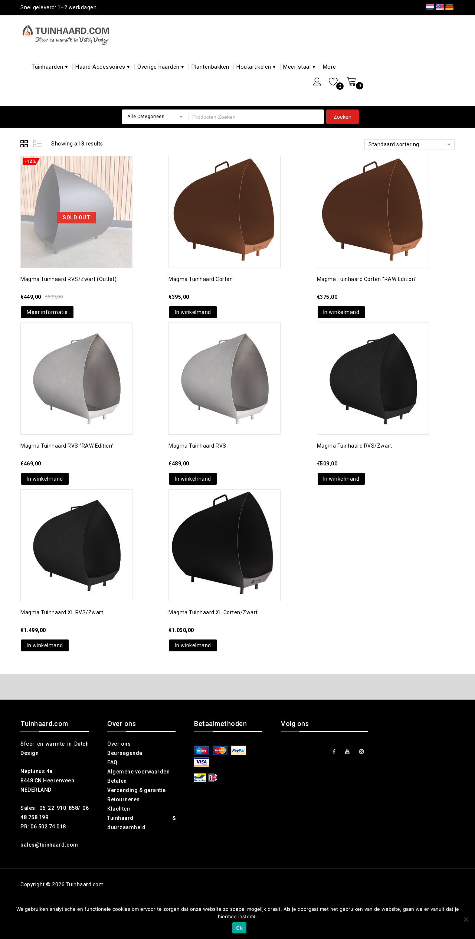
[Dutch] (430, 7)
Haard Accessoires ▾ (102, 66)
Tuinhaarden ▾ (50, 66)
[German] (449, 7)
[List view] (38, 145)
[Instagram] (361, 752)
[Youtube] (347, 752)
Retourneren (123, 799)
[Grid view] (25, 145)
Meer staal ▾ (299, 66)
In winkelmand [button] (193, 312)
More (329, 66)
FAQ (112, 762)
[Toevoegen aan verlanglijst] (69, 191)
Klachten (118, 809)
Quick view (83, 191)
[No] (465, 919)
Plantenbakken (210, 66)
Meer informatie (47, 312)
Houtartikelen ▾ (256, 66)
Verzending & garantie (136, 790)
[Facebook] (334, 752)
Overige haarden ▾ (160, 66)
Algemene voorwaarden (138, 772)
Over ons (119, 744)
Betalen (117, 781)
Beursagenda (124, 753)
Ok (239, 928)
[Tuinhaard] (67, 34)
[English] (439, 7)
